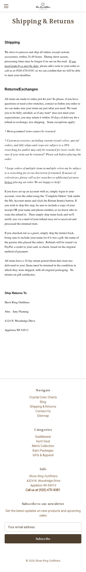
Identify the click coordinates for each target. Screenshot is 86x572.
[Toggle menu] (6, 6)
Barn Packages (43, 450)
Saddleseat (43, 436)
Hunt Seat (43, 441)
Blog (43, 402)
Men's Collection (43, 446)
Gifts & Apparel (43, 455)
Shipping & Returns (43, 406)
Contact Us (43, 411)
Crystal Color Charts (43, 397)
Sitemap (43, 416)
